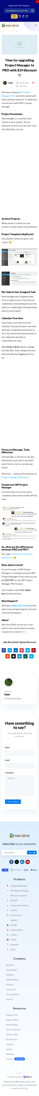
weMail (13, 925)
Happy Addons (16, 930)
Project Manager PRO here (15, 477)
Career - (15, 1059)
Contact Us (11, 989)
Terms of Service (13, 1029)
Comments (9, 773)
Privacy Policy (12, 1034)
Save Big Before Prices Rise (17, 11)
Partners (10, 984)
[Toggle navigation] (35, 25)
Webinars (10, 1054)
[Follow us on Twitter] (17, 862)
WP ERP (14, 900)
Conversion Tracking (19, 905)
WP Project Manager (19, 891)
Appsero (14, 920)
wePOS (13, 910)
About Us (10, 965)
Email (7, 760)
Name (7, 747)
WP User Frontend (18, 895)
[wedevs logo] (10, 25)
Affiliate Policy (12, 979)
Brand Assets (12, 1039)
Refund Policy (12, 1024)
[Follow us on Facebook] (11, 862)
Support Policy (12, 1020)
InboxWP (14, 944)
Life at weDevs (12, 994)
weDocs (14, 935)
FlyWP (13, 939)
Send (30, 852)
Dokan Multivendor (18, 886)
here (23, 631)
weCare (9, 999)
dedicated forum (20, 605)
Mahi (10, 83)
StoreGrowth (16, 915)
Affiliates (10, 975)
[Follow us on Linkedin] (22, 862)
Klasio (13, 949)
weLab (9, 1049)
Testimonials (11, 970)
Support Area (12, 1015)
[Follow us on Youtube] (28, 862)
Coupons (10, 1044)
